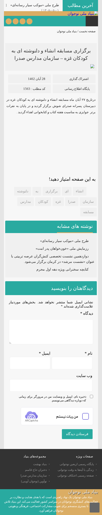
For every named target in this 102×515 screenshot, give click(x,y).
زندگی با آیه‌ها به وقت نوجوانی (76, 470)
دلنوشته (22, 191)
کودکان (43, 202)
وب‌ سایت (84, 376)
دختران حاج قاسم (36, 470)
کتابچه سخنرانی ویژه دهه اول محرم (62, 269)
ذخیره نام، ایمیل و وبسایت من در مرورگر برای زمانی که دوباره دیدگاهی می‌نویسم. (52, 398)
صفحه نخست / (86, 31)
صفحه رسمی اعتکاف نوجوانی (75, 475)
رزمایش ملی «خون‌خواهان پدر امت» (62, 248)
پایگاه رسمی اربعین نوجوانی (77, 464)
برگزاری (52, 191)
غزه (58, 202)
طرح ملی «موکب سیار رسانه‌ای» (34, 5)
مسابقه (88, 212)
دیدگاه (86, 313)
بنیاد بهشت (40, 464)
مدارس (25, 202)
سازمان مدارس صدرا (34, 475)
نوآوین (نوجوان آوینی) (34, 481)
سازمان (88, 202)
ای (67, 191)
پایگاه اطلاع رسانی (77, 89)
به (36, 191)
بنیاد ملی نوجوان (67, 31)
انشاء (79, 191)
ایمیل (44, 353)
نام (88, 353)
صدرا (72, 202)
